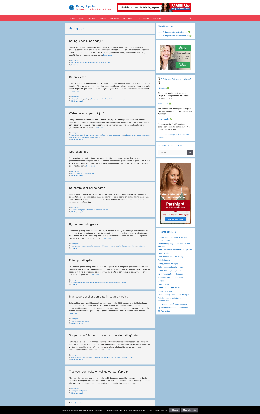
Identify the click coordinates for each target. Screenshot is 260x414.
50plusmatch (114, 18)
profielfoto (122, 282)
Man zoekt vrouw (165, 291)
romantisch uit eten (119, 99)
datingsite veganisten (93, 246)
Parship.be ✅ (163, 88)
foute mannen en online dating (170, 257)
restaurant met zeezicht (104, 99)
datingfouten (116, 357)
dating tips (75, 60)
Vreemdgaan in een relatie (169, 288)
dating (82, 62)
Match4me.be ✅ (165, 119)
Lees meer (107, 55)
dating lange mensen (78, 246)
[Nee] (257, 410)
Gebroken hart (78, 151)
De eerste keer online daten (87, 188)
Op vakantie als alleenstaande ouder (173, 308)
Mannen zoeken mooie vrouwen (171, 277)
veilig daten (83, 391)
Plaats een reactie (77, 101)
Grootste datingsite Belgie (80, 282)
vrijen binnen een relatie (133, 135)
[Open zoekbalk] (190, 18)
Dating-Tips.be (86, 6)
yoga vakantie (74, 137)
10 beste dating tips (78, 210)
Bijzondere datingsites (83, 224)
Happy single (163, 253)
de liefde (92, 99)
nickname (106, 210)
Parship (72, 18)
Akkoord (174, 410)
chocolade (75, 99)
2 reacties (74, 65)
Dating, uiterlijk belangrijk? (86, 41)
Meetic (81, 18)
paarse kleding (84, 321)
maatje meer (141, 246)
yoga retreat (146, 135)
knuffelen (103, 135)
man (76, 321)
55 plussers (75, 62)
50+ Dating (157, 18)
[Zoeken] (190, 152)
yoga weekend (84, 137)
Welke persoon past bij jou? (87, 113)
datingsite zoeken (128, 357)
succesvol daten (104, 62)
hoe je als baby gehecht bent (89, 135)
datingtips (74, 135)
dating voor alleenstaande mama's (99, 357)
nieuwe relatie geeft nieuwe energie (172, 304)
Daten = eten (77, 77)
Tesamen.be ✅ (164, 103)
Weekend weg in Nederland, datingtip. (173, 295)
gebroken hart (89, 173)
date (72, 321)
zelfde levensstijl (95, 137)
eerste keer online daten (94, 210)
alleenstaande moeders (79, 357)
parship (109, 135)
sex (123, 135)
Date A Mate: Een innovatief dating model (175, 250)
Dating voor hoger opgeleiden (170, 270)
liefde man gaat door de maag (170, 274)
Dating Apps (127, 18)
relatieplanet (117, 135)
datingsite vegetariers (109, 246)
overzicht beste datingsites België (106, 282)
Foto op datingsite (81, 260)
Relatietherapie (164, 260)
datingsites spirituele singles (126, 246)
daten (81, 99)
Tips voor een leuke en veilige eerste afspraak (98, 371)
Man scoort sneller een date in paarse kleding (98, 296)
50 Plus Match (164, 311)
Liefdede (161, 281)
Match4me (91, 18)
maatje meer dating (91, 62)
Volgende (79, 403)
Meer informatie (189, 410)
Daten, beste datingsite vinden (170, 267)
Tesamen (102, 18)
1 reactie (74, 248)
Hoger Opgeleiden (142, 18)
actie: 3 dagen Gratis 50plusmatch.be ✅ (175, 36)
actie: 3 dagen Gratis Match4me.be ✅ (174, 32)
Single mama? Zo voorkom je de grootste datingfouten (104, 335)
